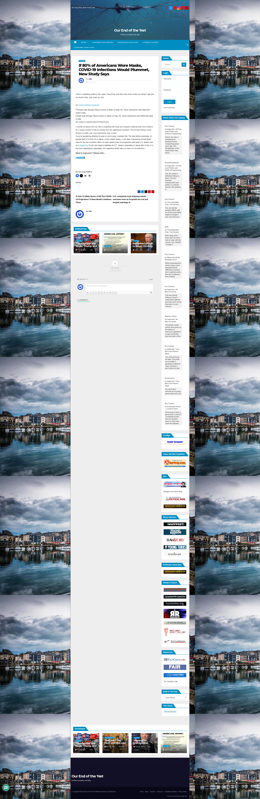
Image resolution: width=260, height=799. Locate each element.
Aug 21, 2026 (110, 746)
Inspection (136, 737)
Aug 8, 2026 (110, 250)
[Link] (110, 292)
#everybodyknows (170, 711)
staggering (83, 145)
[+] (116, 292)
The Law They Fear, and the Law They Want (115, 743)
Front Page (82, 60)
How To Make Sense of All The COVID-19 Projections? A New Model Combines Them (94, 199)
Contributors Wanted (102, 42)
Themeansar (112, 791)
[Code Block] (107, 292)
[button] (187, 45)
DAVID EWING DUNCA (89, 105)
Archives (152, 791)
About (146, 791)
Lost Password (169, 108)
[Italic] (90, 292)
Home (84, 42)
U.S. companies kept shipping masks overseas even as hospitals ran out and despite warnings (130, 199)
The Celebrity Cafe (171, 681)
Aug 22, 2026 (82, 250)
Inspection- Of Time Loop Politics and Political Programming (173, 131)
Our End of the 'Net (130, 30)
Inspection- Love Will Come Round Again (172, 351)
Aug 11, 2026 (139, 746)
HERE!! (80, 157)
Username (167, 79)
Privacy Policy (182, 791)
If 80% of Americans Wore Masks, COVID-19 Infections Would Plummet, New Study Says (114, 69)
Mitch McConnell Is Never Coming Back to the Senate (143, 247)
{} (113, 292)
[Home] (75, 42)
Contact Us (160, 791)
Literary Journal (150, 42)
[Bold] (87, 292)
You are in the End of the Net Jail (177, 796)
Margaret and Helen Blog (173, 491)
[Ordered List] (98, 292)
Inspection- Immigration (141, 741)
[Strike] (96, 292)
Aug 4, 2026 (139, 250)
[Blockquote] (104, 292)
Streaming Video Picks (84, 47)
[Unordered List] (101, 292)
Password (167, 90)
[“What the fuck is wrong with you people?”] (175, 443)
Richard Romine (109, 737)
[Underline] (93, 292)
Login (151, 279)
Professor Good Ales (128, 42)
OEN (90, 79)
